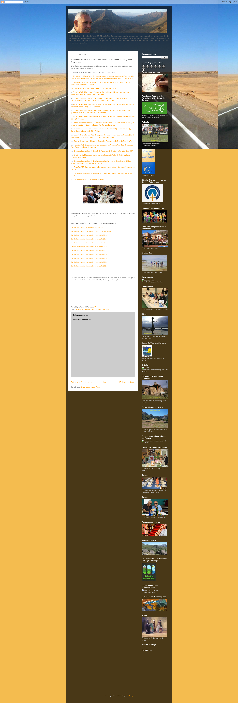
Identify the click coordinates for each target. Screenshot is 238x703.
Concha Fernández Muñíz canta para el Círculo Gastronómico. (93, 88)
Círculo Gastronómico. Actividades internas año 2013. (89, 235)
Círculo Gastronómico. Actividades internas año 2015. (89, 243)
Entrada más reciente (81, 382)
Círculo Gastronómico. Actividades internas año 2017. (89, 250)
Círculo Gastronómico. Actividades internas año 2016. (89, 247)
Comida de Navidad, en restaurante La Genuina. (90, 179)
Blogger (131, 696)
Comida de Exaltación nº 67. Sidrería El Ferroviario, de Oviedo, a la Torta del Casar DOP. (104, 151)
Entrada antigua (127, 382)
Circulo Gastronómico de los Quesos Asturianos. (93, 309)
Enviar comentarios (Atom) (90, 387)
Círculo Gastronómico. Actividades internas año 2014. (89, 239)
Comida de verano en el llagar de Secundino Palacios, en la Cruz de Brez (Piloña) (103, 141)
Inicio (105, 382)
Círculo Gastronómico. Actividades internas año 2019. (89, 258)
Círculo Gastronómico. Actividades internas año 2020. (89, 262)
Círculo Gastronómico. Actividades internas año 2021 (89, 266)
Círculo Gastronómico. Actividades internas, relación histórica (91, 231)
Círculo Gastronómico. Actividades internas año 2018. (89, 254)
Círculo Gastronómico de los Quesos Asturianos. (87, 227)
